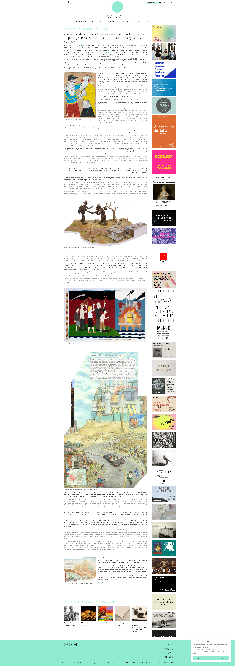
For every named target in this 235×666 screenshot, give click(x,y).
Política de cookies (126, 662)
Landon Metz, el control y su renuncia (122, 624)
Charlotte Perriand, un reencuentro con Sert (70, 624)
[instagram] (172, 3)
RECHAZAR (202, 658)
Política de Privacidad (147, 662)
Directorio (109, 21)
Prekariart (76, 54)
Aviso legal (110, 662)
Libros (138, 21)
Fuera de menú (151, 21)
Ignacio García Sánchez (78, 46)
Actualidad (81, 21)
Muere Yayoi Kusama (104, 623)
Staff (170, 652)
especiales (95, 21)
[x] (164, 3)
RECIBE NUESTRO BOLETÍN (154, 3)
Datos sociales (166, 662)
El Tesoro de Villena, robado (87, 624)
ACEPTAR (221, 658)
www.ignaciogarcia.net (104, 582)
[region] (211, 650)
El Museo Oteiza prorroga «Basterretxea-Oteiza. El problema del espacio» (139, 627)
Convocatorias (125, 21)
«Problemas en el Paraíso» (104, 52)
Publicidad (168, 648)
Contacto (168, 657)
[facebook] (168, 3)
